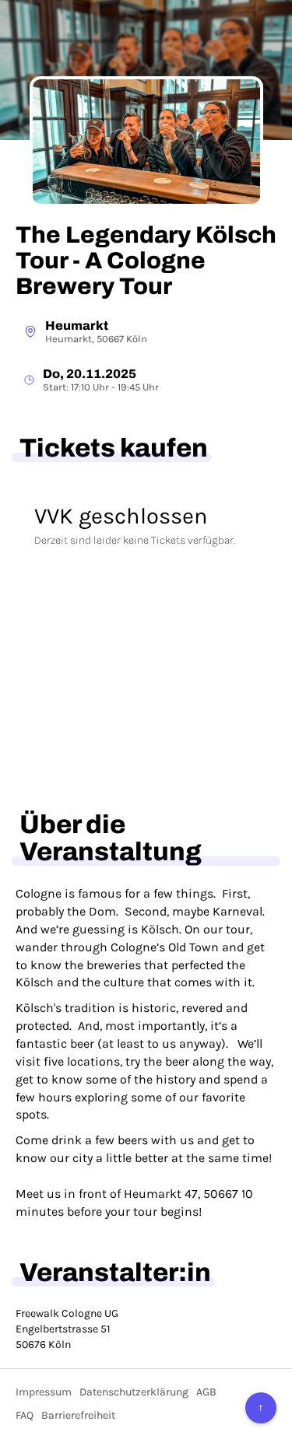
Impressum (44, 1392)
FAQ (24, 1415)
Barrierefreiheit (78, 1415)
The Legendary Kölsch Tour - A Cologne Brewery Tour (146, 260)
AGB (206, 1392)
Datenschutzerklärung (133, 1392)
